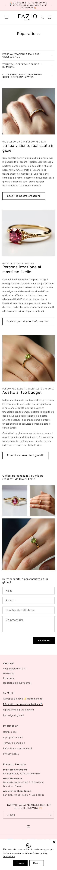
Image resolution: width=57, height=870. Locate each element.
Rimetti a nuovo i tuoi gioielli (25, 455)
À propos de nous (13, 737)
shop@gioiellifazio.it (14, 668)
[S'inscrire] (50, 815)
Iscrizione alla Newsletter (17, 682)
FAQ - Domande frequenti (17, 748)
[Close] (54, 842)
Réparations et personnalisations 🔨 (23, 704)
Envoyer (44, 640)
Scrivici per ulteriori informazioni (28, 321)
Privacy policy (11, 753)
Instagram (8, 678)
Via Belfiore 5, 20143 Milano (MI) (21, 773)
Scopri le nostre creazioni (23, 195)
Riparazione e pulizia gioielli (18, 709)
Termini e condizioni (14, 742)
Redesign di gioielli (13, 715)
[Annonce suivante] (51, 5)
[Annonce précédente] (5, 5)
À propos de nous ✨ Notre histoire (22, 698)
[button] (6, 17)
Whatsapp (9, 673)
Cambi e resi (10, 732)
